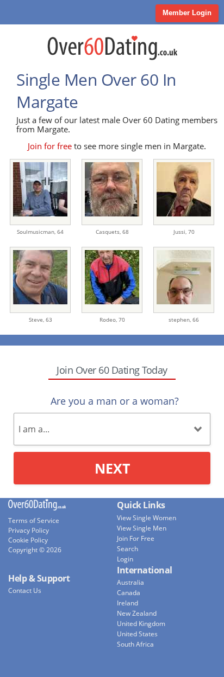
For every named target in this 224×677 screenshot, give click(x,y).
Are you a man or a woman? (115, 400)
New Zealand (137, 613)
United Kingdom (141, 623)
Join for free (50, 145)
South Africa (135, 644)
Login (125, 559)
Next (112, 468)
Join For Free (135, 538)
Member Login (187, 13)
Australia (130, 582)
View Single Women (146, 517)
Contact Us (24, 590)
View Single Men (141, 528)
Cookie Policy (28, 540)
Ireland (127, 603)
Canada (128, 592)
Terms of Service (33, 520)
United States (137, 633)
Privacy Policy (28, 530)
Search (127, 548)
